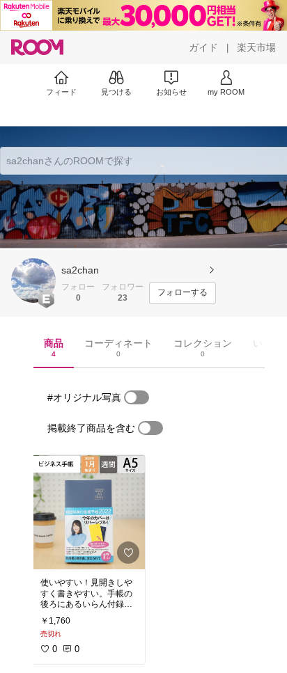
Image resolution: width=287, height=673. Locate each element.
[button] (33, 280)
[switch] (136, 397)
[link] (88, 512)
